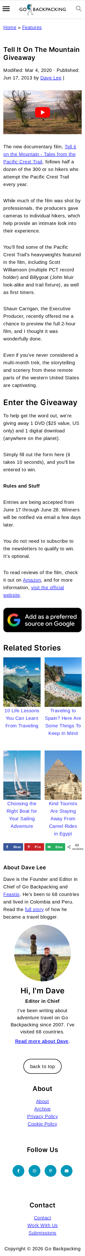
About (42, 1101)
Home (9, 27)
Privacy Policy (42, 1116)
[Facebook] (18, 1171)
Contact (42, 1217)
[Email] (66, 1171)
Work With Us (42, 1225)
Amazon (32, 580)
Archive (42, 1108)
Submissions (42, 1232)
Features (32, 27)
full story (34, 909)
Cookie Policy (42, 1124)
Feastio (11, 894)
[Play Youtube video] (42, 112)
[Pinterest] (50, 1171)
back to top (42, 1066)
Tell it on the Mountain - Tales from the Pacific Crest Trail (39, 154)
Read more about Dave (41, 1041)
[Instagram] (34, 1171)
